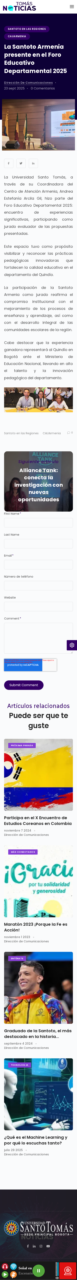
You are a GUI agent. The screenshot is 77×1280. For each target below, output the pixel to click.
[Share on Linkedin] (33, 163)
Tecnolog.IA (19, 1065)
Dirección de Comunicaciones (28, 83)
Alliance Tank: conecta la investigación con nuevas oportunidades (38, 485)
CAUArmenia (17, 36)
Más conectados (23, 852)
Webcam (67, 1270)
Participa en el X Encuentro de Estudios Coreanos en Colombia (38, 820)
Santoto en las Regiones (27, 29)
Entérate (17, 958)
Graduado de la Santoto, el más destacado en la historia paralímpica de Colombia (38, 1033)
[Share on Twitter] (21, 163)
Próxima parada (22, 745)
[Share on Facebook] (8, 163)
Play (38, 1271)
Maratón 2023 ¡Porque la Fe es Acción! (35, 927)
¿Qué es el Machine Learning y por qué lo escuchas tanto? (35, 1140)
